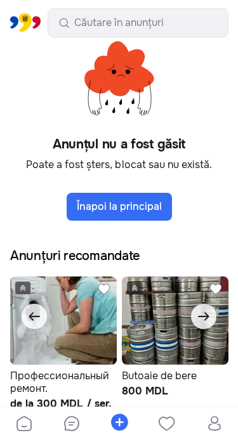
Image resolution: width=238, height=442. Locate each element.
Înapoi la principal (119, 206)
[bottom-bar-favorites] (166, 425)
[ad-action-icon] (104, 289)
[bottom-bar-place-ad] (119, 425)
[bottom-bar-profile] (214, 425)
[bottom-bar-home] (24, 425)
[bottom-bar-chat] (71, 425)
